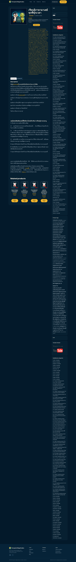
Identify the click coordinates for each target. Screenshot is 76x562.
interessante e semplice (58, 231)
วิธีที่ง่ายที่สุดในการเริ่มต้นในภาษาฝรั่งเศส (59, 319)
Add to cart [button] (14, 201)
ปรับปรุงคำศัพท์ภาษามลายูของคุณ (42, 43)
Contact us (39, 1)
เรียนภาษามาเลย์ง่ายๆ (33, 63)
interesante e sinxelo (58, 226)
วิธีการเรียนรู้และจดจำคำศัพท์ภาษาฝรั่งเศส (38, 54)
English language (56, 181)
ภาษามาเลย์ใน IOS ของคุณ (40, 48)
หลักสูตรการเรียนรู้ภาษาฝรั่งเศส (41, 60)
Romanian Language (57, 54)
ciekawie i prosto (57, 220)
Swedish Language (56, 84)
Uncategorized (56, 536)
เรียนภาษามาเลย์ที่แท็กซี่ (41, 63)
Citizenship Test (56, 197)
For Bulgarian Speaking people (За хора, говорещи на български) (59, 76)
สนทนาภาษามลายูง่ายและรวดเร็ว (42, 57)
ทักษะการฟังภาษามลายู (44, 37)
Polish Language (56, 202)
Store (30, 551)
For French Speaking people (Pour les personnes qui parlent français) (59, 112)
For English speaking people (58, 165)
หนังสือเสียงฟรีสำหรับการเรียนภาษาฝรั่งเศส (41, 59)
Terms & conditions (59, 549)
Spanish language (56, 59)
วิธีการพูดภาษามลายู (36, 53)
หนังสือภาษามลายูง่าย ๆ (32, 58)
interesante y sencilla (58, 227)
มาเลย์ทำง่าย (38, 49)
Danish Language (56, 179)
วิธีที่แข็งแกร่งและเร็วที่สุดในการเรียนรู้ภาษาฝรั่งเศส (59, 322)
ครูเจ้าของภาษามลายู (38, 33)
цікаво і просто (60, 293)
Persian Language (56, 167)
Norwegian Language (57, 186)
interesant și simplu (58, 229)
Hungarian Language (57, 96)
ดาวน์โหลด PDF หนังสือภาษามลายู (40, 36)
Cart (34, 1)
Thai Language (56, 101)
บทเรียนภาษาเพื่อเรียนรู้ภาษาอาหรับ (39, 42)
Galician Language (56, 213)
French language (56, 170)
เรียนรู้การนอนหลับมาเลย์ (40, 65)
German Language (56, 153)
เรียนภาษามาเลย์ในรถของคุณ (41, 64)
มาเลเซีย (27, 168)
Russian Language (56, 68)
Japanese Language (57, 134)
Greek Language (56, 49)
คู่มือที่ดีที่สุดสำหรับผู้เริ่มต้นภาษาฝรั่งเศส (59, 303)
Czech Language (56, 163)
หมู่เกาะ (24, 172)
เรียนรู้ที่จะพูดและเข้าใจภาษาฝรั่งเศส (36, 68)
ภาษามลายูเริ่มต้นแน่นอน (36, 46)
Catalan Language (56, 125)
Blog (30, 554)
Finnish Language (56, 195)
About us (43, 1)
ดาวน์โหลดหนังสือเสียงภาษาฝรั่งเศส (34, 37)
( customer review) (38, 15)
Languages (31, 549)
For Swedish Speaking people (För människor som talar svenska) (59, 148)
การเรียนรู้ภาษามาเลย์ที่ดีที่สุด (40, 31)
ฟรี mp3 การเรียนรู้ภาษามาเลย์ (33, 44)
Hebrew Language (56, 63)
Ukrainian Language (57, 120)
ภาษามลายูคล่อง (41, 44)
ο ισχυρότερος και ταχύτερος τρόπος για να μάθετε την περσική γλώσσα (59, 262)
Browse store (55, 1)
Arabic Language (56, 73)
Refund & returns (58, 552)
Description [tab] (13, 78)
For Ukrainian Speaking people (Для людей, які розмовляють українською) (59, 210)
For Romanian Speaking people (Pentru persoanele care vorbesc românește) (59, 160)
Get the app (63, 1)
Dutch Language (56, 206)
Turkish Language (56, 187)
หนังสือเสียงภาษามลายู (32, 60)
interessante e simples (57, 232)
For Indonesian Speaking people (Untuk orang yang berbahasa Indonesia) (59, 156)
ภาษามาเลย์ (15, 84)
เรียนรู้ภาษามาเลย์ (44, 69)
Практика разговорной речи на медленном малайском (59, 280)
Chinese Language (56, 135)
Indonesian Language (57, 115)
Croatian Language (56, 142)
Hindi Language (56, 79)
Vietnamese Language (57, 137)
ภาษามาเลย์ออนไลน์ (42, 47)
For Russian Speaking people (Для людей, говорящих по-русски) (58, 176)
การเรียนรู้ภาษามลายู (31, 31)
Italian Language (56, 44)
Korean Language (56, 151)
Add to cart (36, 24)
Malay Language (42, 30)
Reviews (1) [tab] (19, 78)
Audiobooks (31, 552)
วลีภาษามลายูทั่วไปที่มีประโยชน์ (37, 52)
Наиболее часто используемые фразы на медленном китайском (59, 276)
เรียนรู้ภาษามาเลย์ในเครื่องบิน (39, 71)
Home (31, 1)
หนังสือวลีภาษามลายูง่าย (40, 58)
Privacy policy (58, 551)
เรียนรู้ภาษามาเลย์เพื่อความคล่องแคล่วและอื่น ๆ (36, 70)
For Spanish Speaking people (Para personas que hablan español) (58, 131)
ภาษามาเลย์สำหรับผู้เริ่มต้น (34, 47)
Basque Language (56, 89)
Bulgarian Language (57, 106)
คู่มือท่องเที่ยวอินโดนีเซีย (37, 35)
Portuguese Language (57, 40)
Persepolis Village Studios (17, 1)
